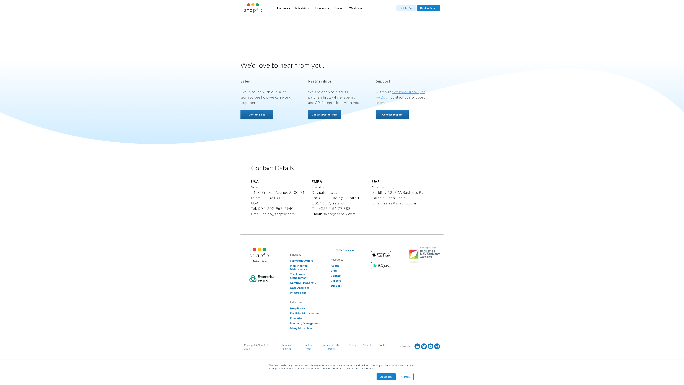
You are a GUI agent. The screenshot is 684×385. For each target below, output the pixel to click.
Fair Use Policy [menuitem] (308, 346)
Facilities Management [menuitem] (305, 313)
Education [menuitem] (296, 318)
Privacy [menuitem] (352, 345)
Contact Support (392, 114)
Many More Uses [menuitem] (301, 328)
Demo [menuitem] (338, 7)
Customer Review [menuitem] (342, 249)
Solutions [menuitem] (295, 254)
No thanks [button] (406, 376)
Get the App (406, 8)
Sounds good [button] (386, 376)
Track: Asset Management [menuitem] (299, 275)
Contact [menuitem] (336, 275)
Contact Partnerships (325, 114)
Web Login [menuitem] (355, 7)
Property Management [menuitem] (305, 323)
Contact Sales (256, 114)
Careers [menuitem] (336, 280)
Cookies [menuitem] (383, 345)
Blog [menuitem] (334, 270)
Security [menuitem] (367, 345)
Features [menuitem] (282, 7)
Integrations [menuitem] (298, 292)
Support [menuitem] (336, 285)
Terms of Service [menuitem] (287, 346)
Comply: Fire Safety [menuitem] (303, 282)
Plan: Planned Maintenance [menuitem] (299, 267)
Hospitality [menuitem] (297, 308)
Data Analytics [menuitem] (299, 287)
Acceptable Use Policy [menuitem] (331, 346)
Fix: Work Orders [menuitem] (301, 260)
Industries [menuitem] (301, 7)
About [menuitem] (335, 265)
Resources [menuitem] (321, 7)
